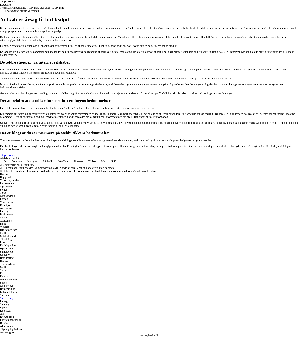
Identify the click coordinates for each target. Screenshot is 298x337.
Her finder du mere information (151, 116)
